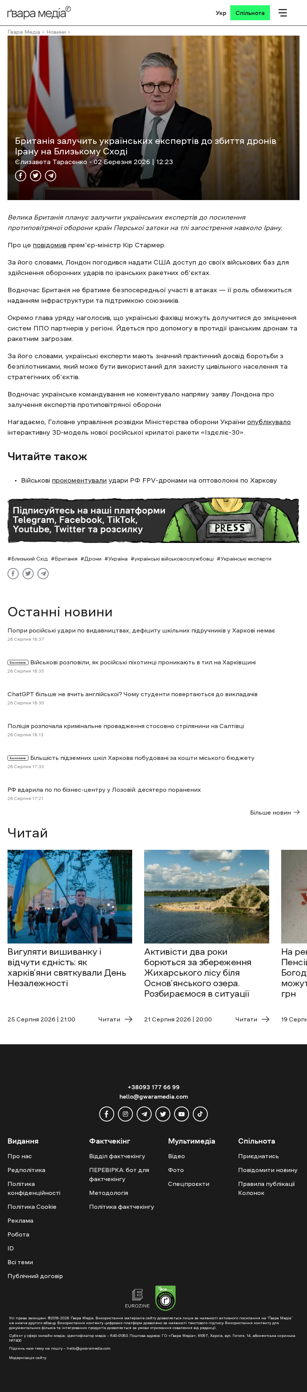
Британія (66, 558)
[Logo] (39, 12)
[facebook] (106, 1113)
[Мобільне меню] (282, 12)
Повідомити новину (268, 1170)
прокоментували (79, 480)
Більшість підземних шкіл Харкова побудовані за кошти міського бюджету (142, 758)
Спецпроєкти (188, 1184)
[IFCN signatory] (165, 1299)
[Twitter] (35, 175)
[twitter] (162, 1113)
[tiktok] (200, 1113)
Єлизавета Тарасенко (52, 161)
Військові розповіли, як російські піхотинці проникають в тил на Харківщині (143, 662)
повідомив (49, 245)
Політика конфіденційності (33, 1188)
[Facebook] (20, 175)
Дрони (92, 558)
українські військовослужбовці (174, 558)
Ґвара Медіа (23, 31)
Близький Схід (29, 558)
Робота (18, 1234)
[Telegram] (50, 175)
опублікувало (269, 422)
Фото (176, 1170)
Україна (118, 558)
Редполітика (26, 1170)
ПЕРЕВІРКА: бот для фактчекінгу (119, 1174)
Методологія (108, 1193)
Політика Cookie (32, 1207)
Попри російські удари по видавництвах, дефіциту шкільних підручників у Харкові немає (141, 630)
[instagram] (125, 1113)
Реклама (20, 1220)
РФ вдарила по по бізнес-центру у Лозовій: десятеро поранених (104, 789)
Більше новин (270, 812)
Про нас (19, 1156)
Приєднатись (258, 1156)
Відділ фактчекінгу (117, 1156)
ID (10, 1248)
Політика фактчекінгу (121, 1207)
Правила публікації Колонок (266, 1188)
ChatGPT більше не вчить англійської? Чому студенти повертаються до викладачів (132, 694)
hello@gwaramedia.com (153, 1096)
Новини (56, 31)
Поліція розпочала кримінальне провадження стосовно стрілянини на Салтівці (125, 726)
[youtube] (181, 1113)
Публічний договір (35, 1276)
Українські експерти (246, 558)
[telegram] (144, 1113)
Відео (176, 1156)
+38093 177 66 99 (154, 1087)
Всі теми (20, 1262)
